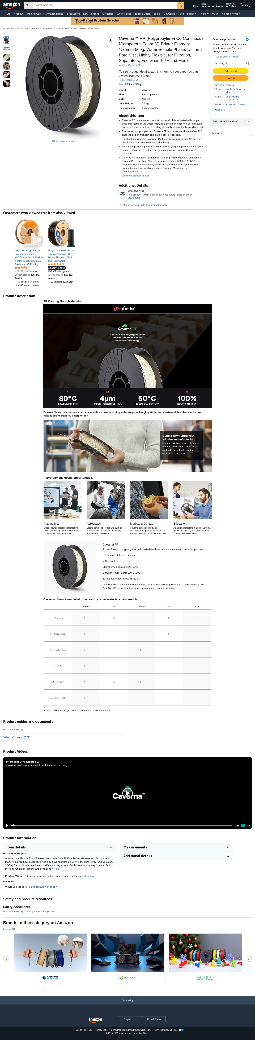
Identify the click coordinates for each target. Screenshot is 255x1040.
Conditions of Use (84, 1030)
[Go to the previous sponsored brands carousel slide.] (6, 958)
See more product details (135, 175)
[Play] (6, 825)
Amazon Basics (54, 13)
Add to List (217, 133)
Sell (182, 13)
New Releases (91, 13)
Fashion (191, 13)
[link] (29, 257)
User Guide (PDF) (13, 729)
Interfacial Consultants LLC (236, 90)
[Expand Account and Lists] (222, 6)
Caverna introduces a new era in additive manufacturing (36, 765)
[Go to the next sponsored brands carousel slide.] (249, 958)
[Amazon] (12, 5)
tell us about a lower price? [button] (41, 886)
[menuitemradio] (243, 825)
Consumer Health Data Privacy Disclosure (131, 1030)
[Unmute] (248, 825)
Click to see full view (63, 141)
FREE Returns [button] (127, 79)
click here (89, 876)
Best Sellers (73, 13)
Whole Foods (124, 13)
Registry (204, 13)
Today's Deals (142, 13)
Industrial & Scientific (13, 28)
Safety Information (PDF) (17, 737)
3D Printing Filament (89, 28)
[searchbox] (105, 5)
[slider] (121, 825)
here (54, 868)
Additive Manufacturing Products (40, 28)
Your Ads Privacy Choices (165, 1030)
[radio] (6, 40)
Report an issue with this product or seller (145, 204)
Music (215, 13)
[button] (7, 13)
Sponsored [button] (8, 929)
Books (157, 13)
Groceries (108, 13)
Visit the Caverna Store (131, 65)
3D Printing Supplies (68, 28)
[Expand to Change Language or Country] (197, 6)
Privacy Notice (102, 1030)
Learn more (134, 197)
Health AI (19, 13)
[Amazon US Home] (95, 1020)
